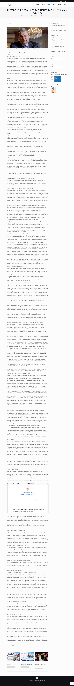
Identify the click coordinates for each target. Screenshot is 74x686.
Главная (22, 15)
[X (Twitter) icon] (61, 1)
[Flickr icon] (64, 1)
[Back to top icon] (37, 678)
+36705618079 (36, 1)
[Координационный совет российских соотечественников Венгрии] (9, 4)
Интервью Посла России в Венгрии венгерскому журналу (42, 15)
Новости (27, 15)
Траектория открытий (26, 664)
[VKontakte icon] (65, 1)
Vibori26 (9, 664)
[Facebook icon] (60, 1)
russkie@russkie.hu (43, 1)
